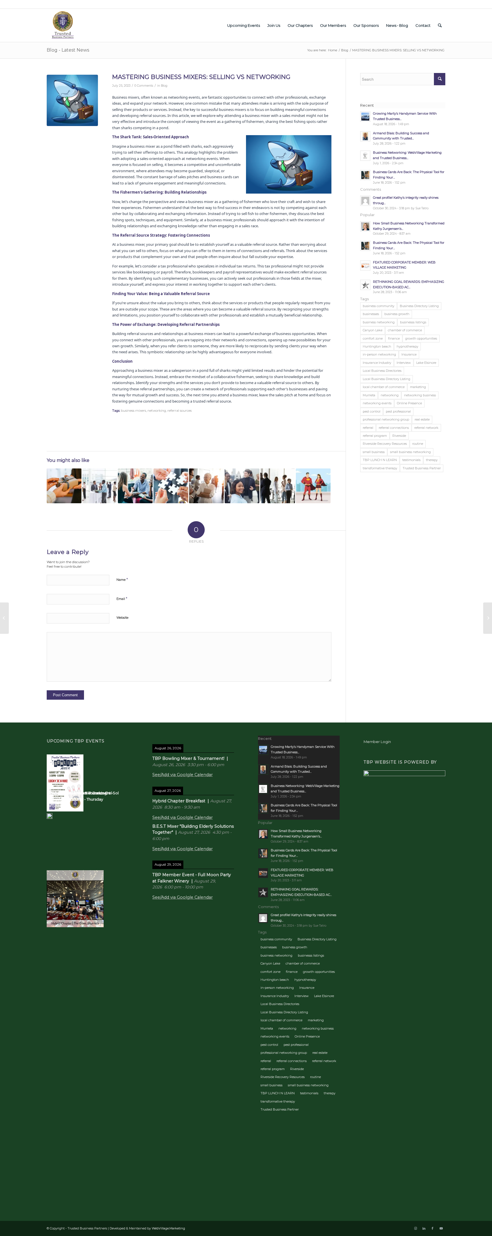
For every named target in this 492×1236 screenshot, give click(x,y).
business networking (379, 322)
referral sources (179, 411)
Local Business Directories (382, 371)
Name (122, 579)
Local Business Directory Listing (386, 379)
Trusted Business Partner (422, 468)
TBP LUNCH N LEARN (380, 460)
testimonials (411, 460)
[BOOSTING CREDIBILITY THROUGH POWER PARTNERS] (313, 485)
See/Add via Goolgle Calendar (182, 774)
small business (374, 452)
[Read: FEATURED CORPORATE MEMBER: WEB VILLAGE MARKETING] (365, 265)
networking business (420, 395)
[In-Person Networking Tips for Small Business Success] (170, 485)
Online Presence (409, 403)
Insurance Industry (377, 363)
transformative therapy (380, 468)
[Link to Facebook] (432, 1228)
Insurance (409, 354)
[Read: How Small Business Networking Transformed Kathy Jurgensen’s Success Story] (365, 226)
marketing (418, 387)
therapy (432, 460)
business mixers (133, 411)
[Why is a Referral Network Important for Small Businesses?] (277, 485)
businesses (371, 314)
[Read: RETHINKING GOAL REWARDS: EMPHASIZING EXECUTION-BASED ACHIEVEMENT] (365, 285)
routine (417, 444)
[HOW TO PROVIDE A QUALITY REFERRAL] (64, 485)
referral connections (394, 428)
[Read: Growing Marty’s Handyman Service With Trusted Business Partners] (365, 116)
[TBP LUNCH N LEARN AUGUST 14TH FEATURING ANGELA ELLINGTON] (487, 618)
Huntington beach (377, 346)
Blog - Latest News (68, 50)
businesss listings (413, 322)
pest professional (398, 411)
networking (156, 411)
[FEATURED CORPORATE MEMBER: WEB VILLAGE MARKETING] (4, 618)
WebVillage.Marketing (168, 1228)
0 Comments (143, 86)
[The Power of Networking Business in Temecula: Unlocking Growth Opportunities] (135, 485)
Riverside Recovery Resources (385, 444)
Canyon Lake (372, 330)
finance (394, 338)
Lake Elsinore (426, 363)
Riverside (399, 436)
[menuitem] (244, 25)
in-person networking (379, 354)
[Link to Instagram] (415, 1228)
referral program (375, 436)
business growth (396, 314)
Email (121, 598)
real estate (422, 419)
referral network (426, 428)
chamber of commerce (405, 330)
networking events (377, 403)
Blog (164, 86)
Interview (404, 363)
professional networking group (386, 419)
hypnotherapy (407, 346)
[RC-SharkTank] (72, 100)
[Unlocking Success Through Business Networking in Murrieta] (99, 485)
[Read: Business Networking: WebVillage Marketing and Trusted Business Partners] (365, 156)
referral (368, 428)
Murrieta (369, 395)
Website (122, 618)
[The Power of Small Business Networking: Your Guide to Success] (242, 485)
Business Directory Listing (419, 306)
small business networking (410, 452)
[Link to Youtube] (441, 1228)
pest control (371, 411)
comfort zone (373, 338)
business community (378, 306)
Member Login (377, 741)
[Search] (439, 25)
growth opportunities (421, 338)
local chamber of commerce (384, 387)
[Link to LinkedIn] (424, 1228)
